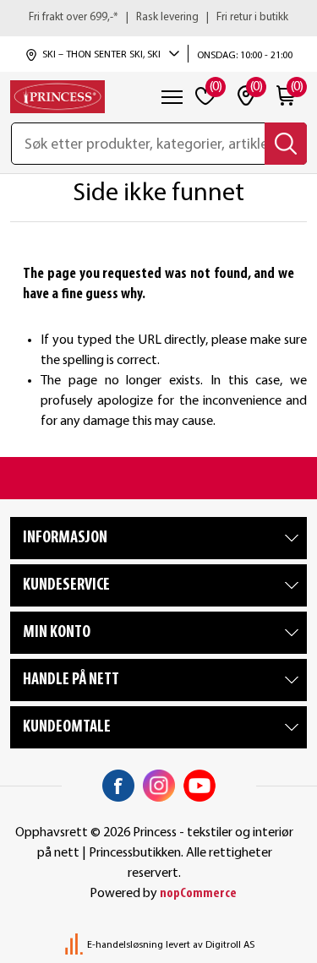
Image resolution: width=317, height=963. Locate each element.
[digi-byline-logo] (75, 945)
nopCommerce (198, 893)
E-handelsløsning (125, 945)
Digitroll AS (229, 945)
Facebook (118, 786)
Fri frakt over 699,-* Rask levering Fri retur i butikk (158, 17)
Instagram (159, 786)
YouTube (199, 786)
